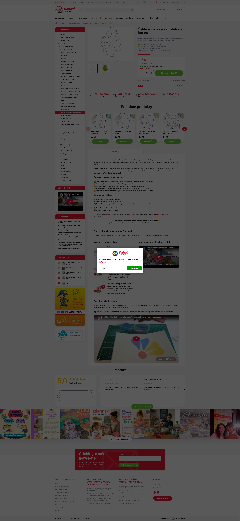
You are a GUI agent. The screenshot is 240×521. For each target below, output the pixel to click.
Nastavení (101, 268)
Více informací (102, 262)
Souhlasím (134, 268)
